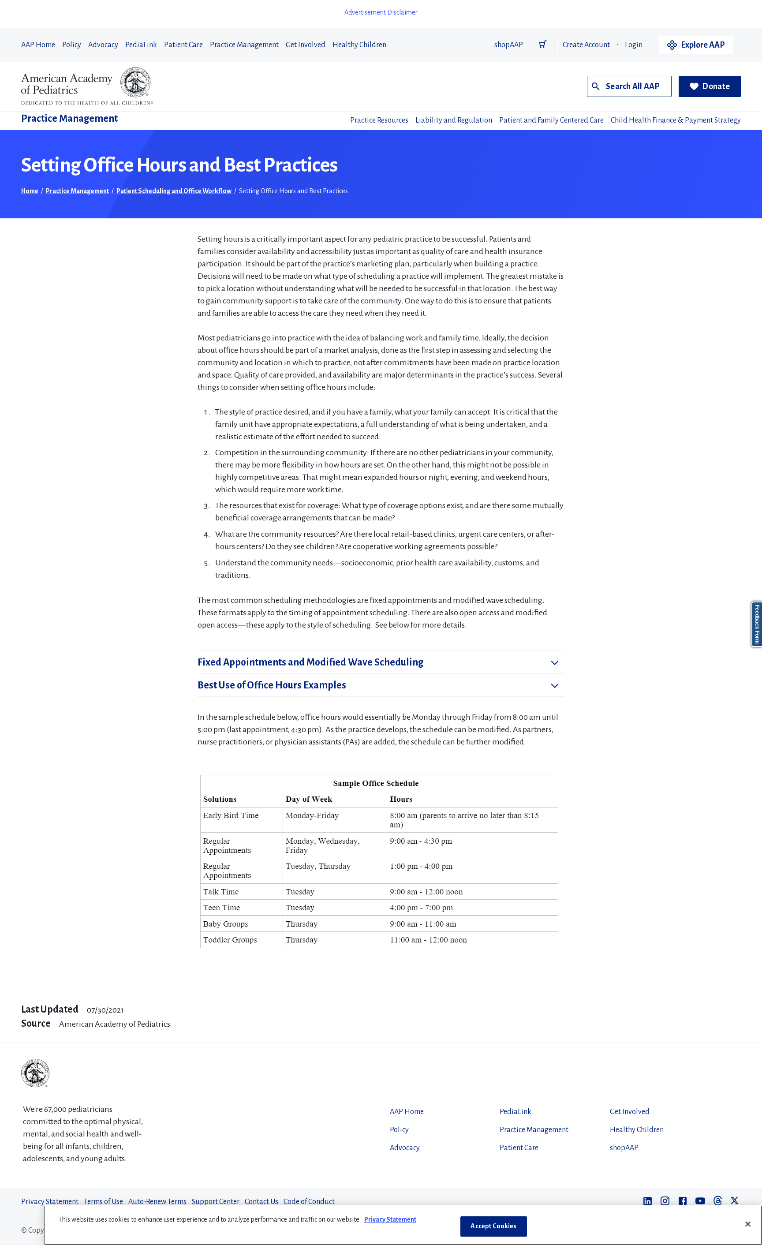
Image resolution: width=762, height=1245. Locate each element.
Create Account (586, 45)
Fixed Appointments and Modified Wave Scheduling (310, 662)
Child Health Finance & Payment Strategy (676, 120)
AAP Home (38, 45)
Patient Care (183, 45)
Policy (71, 45)
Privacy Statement (49, 1202)
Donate (716, 86)
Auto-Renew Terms (157, 1202)
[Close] (748, 1224)
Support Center (215, 1202)
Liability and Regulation (453, 120)
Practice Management (244, 45)
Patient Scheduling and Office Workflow (174, 190)
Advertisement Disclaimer (381, 12)
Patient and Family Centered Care (551, 120)
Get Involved (305, 45)
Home (29, 190)
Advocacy (103, 45)
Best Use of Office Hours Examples (272, 685)
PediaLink (141, 45)
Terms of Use (103, 1202)
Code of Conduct (309, 1202)
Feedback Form (757, 624)
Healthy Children (359, 45)
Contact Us (261, 1202)
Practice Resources (379, 120)
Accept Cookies (493, 1226)
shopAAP (508, 45)
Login (633, 45)
